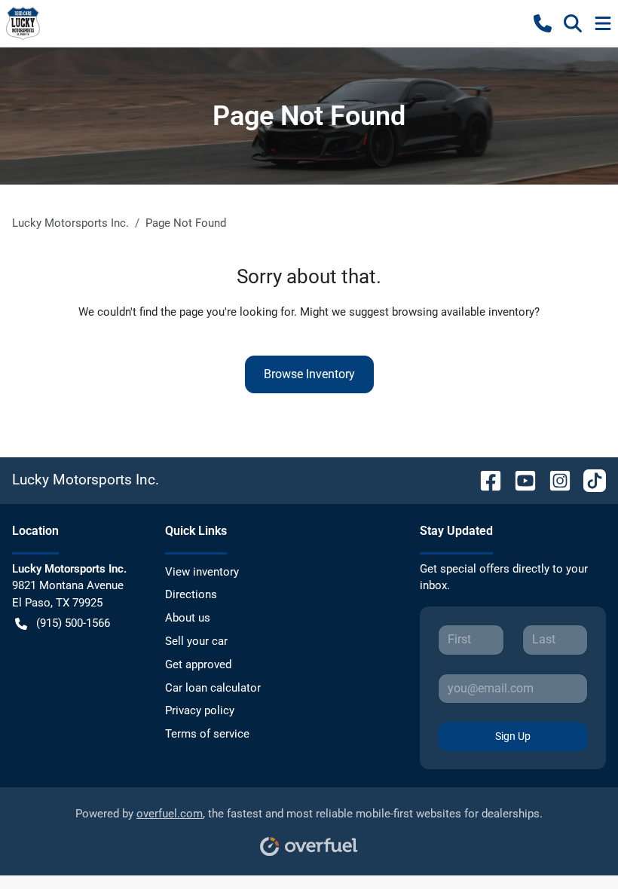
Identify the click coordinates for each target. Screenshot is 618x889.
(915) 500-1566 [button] (73, 623)
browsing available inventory (463, 312)
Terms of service (207, 734)
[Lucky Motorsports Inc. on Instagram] (554, 479)
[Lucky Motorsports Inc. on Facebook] (484, 479)
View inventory (202, 572)
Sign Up (513, 736)
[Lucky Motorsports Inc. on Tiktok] (588, 479)
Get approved (198, 664)
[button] (543, 23)
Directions (191, 594)
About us (187, 618)
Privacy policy (199, 710)
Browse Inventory (309, 374)
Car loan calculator (213, 688)
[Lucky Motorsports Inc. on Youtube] (519, 479)
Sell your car (196, 641)
